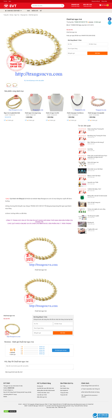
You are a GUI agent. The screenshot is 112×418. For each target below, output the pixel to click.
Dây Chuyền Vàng (64, 388)
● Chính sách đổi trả (93, 385)
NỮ (41, 10)
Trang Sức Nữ (63, 394)
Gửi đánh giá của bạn (61, 350)
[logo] (14, 6)
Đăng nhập (104, 1)
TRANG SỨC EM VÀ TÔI (80, 22)
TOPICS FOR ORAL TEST (43, 392)
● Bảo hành (84, 392)
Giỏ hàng (104, 5)
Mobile (5, 396)
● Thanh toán (85, 389)
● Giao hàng (84, 385)
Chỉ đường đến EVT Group (10, 394)
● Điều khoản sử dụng (93, 392)
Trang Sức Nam (64, 392)
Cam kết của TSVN (42, 394)
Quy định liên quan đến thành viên (45, 388)
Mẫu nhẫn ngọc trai (42, 397)
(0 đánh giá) (97, 22)
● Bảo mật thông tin (94, 389)
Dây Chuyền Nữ (64, 390)
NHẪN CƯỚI (35, 10)
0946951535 (84, 35)
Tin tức (5, 1)
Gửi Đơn (97, 53)
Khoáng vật (40, 386)
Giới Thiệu (62, 386)
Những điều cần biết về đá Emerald (46, 390)
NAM (28, 10)
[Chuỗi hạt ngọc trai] (9, 85)
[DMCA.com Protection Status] (10, 412)
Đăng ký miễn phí (96, 1)
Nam (10, 1)
